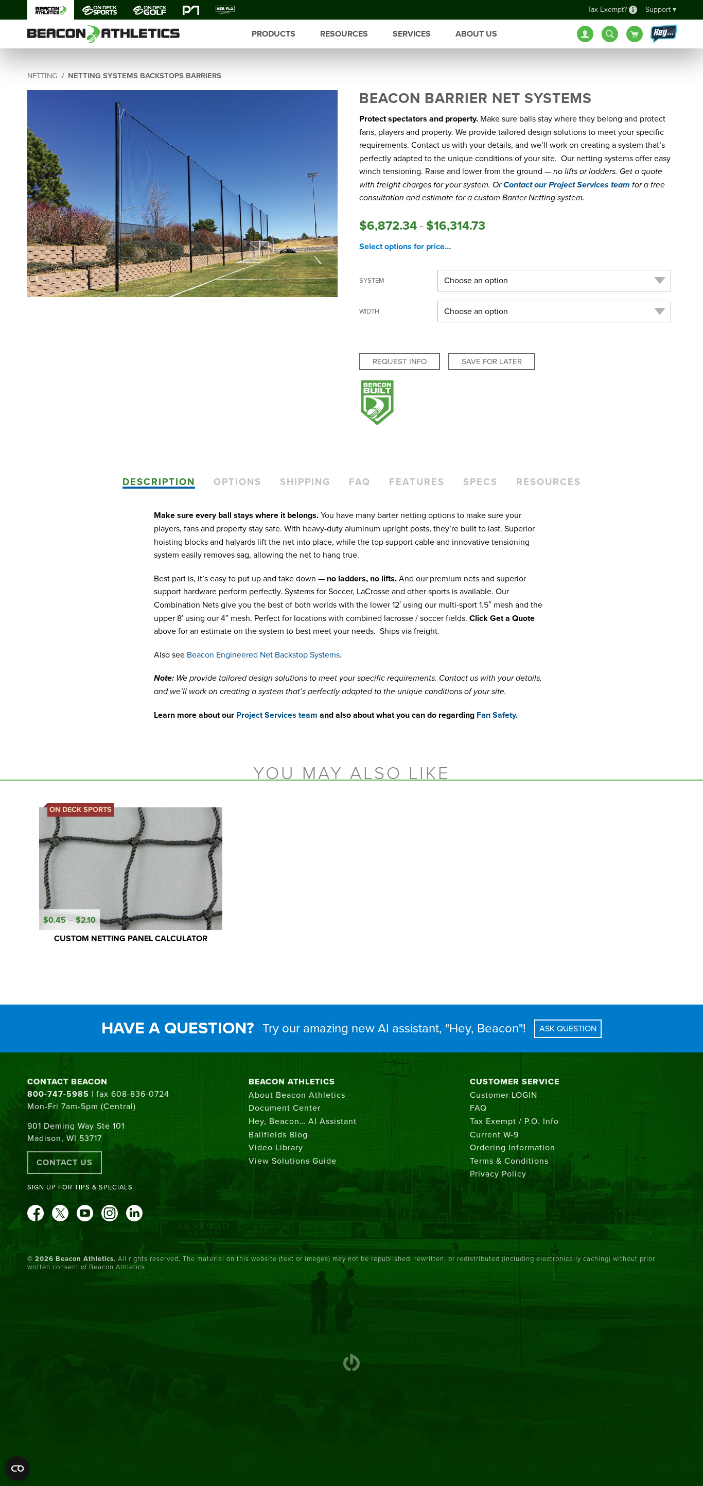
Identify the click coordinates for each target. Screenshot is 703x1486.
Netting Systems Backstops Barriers (144, 76)
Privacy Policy (498, 1174)
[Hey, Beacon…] (663, 34)
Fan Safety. (497, 715)
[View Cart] (634, 34)
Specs (480, 482)
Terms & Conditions (509, 1161)
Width (369, 311)
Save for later (492, 361)
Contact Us (65, 1162)
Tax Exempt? (607, 9)
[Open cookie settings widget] (17, 1468)
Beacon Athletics (292, 1082)
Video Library (276, 1148)
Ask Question (567, 1029)
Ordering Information (512, 1148)
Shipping (305, 482)
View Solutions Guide (293, 1161)
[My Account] (585, 34)
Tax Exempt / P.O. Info (514, 1121)
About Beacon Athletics (297, 1095)
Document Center (285, 1108)
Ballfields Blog (278, 1135)
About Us (476, 34)
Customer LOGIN (503, 1095)
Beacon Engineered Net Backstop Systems (263, 655)
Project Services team (277, 715)
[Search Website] (610, 34)
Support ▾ (660, 9)
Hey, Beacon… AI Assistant (303, 1121)
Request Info (400, 361)
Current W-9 (494, 1135)
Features (417, 482)
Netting (42, 76)
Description (158, 482)
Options (237, 482)
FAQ (360, 482)
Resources (548, 482)
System (371, 281)
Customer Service (514, 1082)
